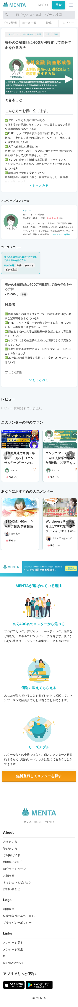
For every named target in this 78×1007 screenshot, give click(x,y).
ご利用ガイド (11, 855)
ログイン (44, 4)
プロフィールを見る (61, 234)
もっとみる (40, 185)
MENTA (41, 998)
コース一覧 (29, 23)
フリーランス (13, 34)
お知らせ (9, 875)
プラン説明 (10, 23)
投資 (48, 34)
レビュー (68, 23)
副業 (39, 34)
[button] (70, 455)
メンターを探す (13, 942)
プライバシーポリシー (17, 922)
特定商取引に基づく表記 (18, 916)
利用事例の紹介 (13, 862)
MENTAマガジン (13, 962)
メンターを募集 (13, 949)
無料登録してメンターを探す (39, 776)
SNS (56, 34)
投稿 (49, 23)
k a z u (27, 210)
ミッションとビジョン (17, 882)
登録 (59, 4)
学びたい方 (10, 848)
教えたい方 (10, 841)
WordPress (28, 34)
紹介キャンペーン (14, 868)
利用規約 (9, 909)
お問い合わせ (11, 889)
